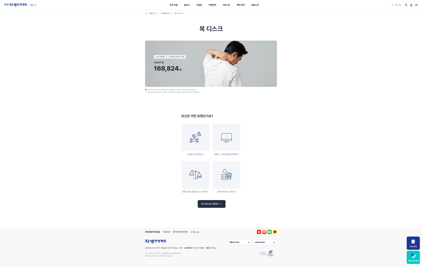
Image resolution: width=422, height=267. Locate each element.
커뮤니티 (226, 5)
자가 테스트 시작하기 (210, 204)
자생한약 (212, 5)
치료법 (199, 5)
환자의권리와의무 (180, 232)
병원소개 (255, 5)
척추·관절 (174, 5)
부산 (32, 5)
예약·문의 (241, 5)
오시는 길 (195, 232)
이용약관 (166, 232)
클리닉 (187, 5)
